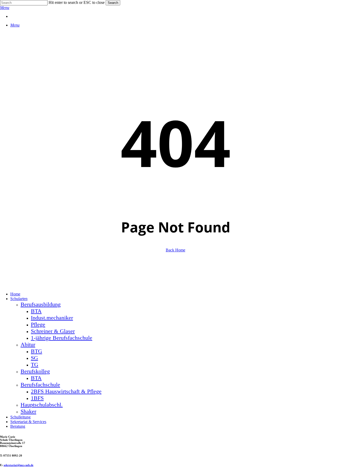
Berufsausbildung (41, 304)
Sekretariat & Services (28, 421)
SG (34, 358)
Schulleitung (20, 417)
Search (113, 3)
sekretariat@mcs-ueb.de (18, 465)
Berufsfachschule (40, 384)
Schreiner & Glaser (53, 331)
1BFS (37, 398)
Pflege (38, 324)
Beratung (17, 426)
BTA (36, 311)
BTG (36, 351)
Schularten (18, 298)
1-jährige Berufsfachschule (61, 338)
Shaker (28, 411)
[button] (4, 7)
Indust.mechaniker (52, 317)
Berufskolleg (35, 371)
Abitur (28, 344)
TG (34, 364)
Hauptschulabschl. (42, 404)
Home (15, 294)
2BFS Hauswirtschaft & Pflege (66, 391)
